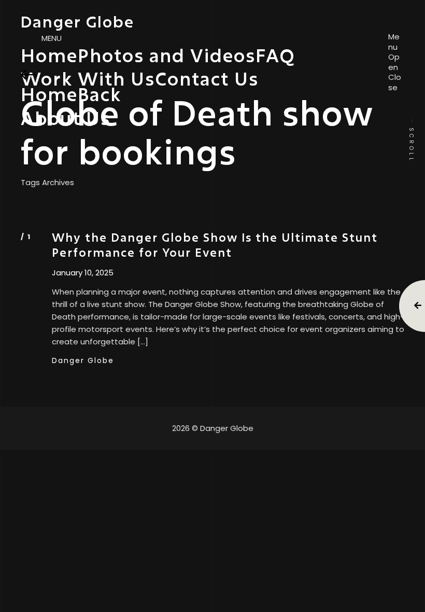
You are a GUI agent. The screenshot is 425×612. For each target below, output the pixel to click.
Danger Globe (83, 360)
